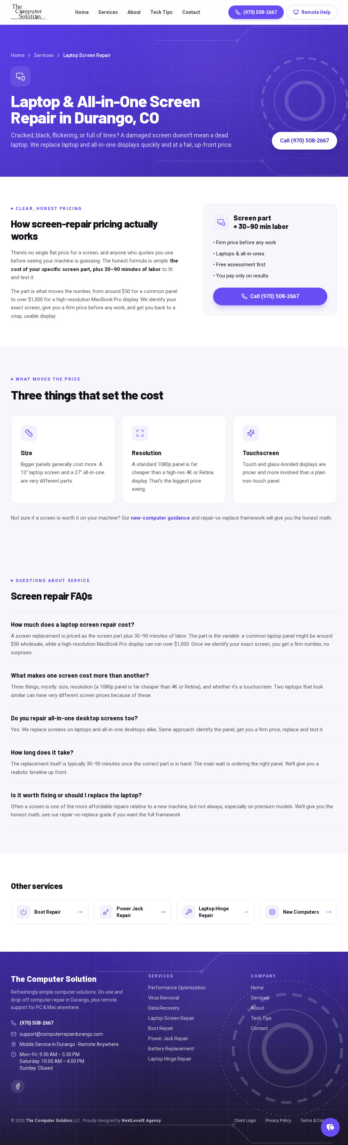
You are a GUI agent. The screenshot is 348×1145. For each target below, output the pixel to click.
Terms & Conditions (318, 1120)
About (134, 12)
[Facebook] (17, 1086)
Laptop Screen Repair (171, 1018)
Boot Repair (160, 1028)
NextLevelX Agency (141, 1120)
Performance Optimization (177, 987)
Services (108, 12)
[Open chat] (330, 1127)
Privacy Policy (278, 1120)
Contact (191, 12)
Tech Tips (161, 12)
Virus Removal (163, 998)
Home (82, 12)
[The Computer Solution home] (29, 12)
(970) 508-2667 (260, 12)
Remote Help (315, 12)
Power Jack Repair (168, 1038)
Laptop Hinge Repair (169, 1059)
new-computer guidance (160, 518)
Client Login (245, 1120)
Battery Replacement (171, 1048)
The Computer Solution (49, 1120)
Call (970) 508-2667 (304, 140)
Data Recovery (163, 1008)
